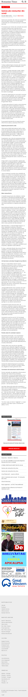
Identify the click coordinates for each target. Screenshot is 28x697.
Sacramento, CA (5, 679)
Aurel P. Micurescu (6, 620)
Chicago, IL (4, 681)
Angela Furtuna (5, 641)
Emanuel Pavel (5, 645)
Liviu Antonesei (5, 658)
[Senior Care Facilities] (14, 498)
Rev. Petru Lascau (6, 629)
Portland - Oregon (6, 677)
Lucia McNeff (4, 648)
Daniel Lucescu (5, 664)
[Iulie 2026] (14, 429)
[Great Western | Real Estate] (14, 582)
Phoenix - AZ (4, 682)
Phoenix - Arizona (5, 675)
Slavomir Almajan (5, 631)
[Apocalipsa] (14, 559)
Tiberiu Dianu (4, 665)
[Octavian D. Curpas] (12, 541)
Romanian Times (9, 1)
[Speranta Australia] (14, 528)
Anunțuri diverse (5, 612)
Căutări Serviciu (5, 609)
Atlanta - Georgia (5, 673)
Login (2, 694)
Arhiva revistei (14, 448)
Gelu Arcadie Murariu (6, 622)
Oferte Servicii (5, 611)
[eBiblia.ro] (8, 521)
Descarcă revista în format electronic (14, 443)
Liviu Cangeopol (5, 660)
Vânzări (3, 605)
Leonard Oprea (5, 647)
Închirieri (3, 607)
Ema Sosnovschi (5, 643)
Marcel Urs (4, 650)
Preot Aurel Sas (5, 628)
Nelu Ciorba (21, 15)
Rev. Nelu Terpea (5, 626)
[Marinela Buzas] (14, 511)
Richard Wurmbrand (6, 633)
